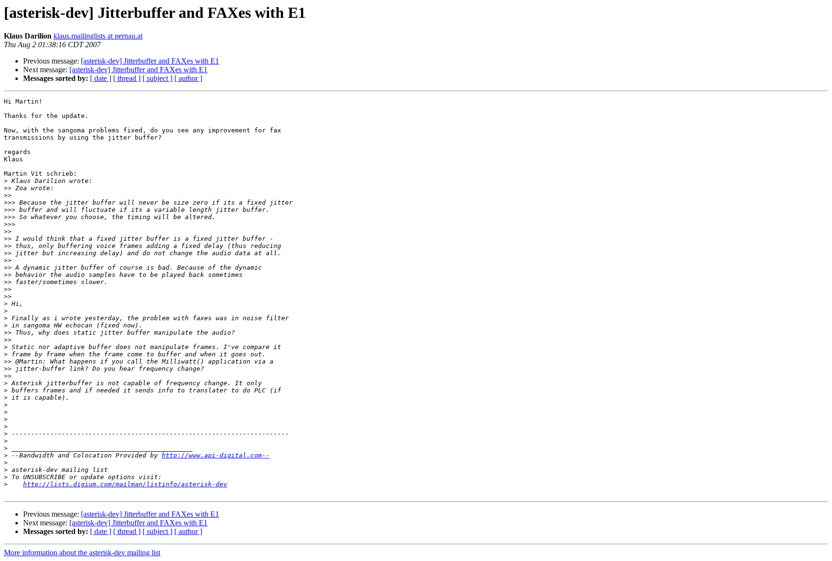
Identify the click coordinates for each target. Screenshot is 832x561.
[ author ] (188, 78)
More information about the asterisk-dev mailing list (82, 552)
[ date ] (100, 78)
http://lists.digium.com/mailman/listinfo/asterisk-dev (125, 484)
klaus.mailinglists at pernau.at (98, 36)
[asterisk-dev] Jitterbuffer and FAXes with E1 (150, 61)
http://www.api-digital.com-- (216, 455)
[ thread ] (127, 78)
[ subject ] (157, 78)
